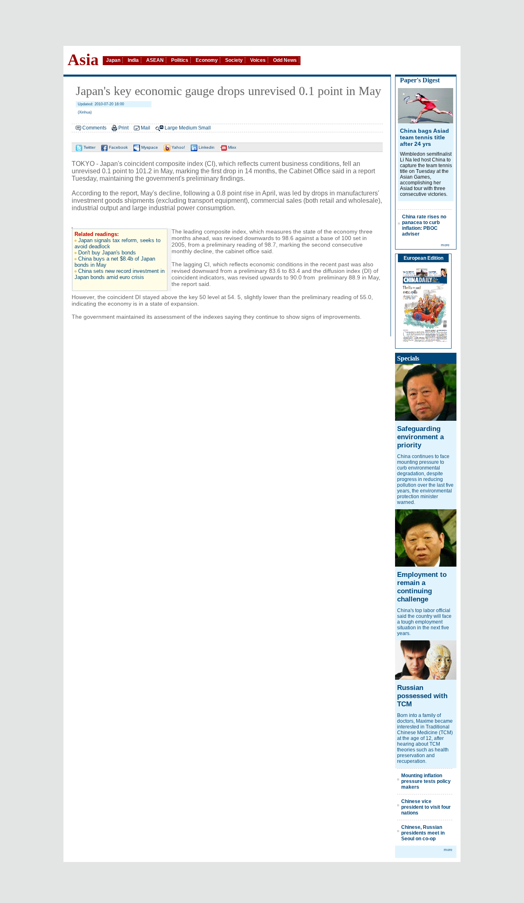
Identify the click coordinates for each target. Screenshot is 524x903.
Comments (94, 128)
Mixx (231, 147)
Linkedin (206, 147)
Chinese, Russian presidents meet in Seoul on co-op (423, 833)
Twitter (88, 147)
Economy (207, 60)
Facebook (118, 147)
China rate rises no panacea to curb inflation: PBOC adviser (424, 225)
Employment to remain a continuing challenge (422, 587)
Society (234, 60)
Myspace (149, 147)
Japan (113, 60)
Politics (179, 60)
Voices (258, 60)
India (133, 60)
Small (204, 128)
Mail (145, 128)
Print (123, 128)
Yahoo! (177, 147)
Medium (188, 128)
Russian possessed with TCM (422, 696)
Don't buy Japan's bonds (107, 253)
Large (171, 128)
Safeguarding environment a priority (420, 437)
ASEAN (155, 60)
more (445, 245)
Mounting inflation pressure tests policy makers (426, 781)
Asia (83, 59)
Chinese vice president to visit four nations (426, 807)
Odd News (285, 60)
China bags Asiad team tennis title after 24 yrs (424, 137)
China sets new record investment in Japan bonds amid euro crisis (120, 274)
